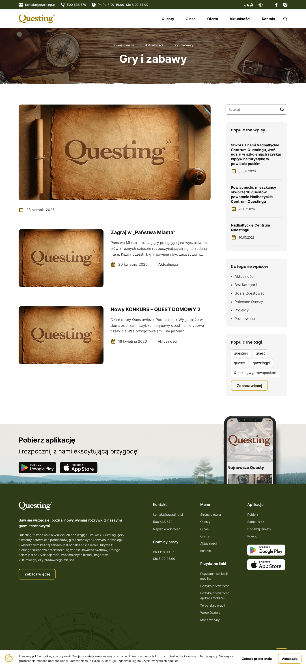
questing (241, 353)
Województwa (210, 612)
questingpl (261, 363)
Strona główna (123, 45)
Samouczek (255, 522)
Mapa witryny (210, 620)
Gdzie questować (250, 293)
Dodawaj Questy (259, 529)
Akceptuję (289, 659)
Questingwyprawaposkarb (255, 372)
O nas (191, 19)
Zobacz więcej (37, 574)
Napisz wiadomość (166, 529)
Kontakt (268, 19)
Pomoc (252, 536)
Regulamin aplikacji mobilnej (214, 576)
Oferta (212, 19)
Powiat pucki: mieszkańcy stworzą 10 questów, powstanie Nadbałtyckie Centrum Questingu (253, 194)
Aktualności (240, 19)
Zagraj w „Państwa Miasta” (143, 232)
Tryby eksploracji (212, 605)
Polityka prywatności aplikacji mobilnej (215, 595)
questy (239, 363)
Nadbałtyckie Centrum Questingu (250, 227)
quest (260, 353)
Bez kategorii (246, 284)
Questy (168, 19)
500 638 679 (162, 522)
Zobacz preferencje (257, 659)
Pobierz (252, 514)
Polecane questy (249, 301)
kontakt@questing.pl (168, 514)
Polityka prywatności (215, 586)
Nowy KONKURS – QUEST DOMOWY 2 (155, 309)
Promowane (245, 318)
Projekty (242, 310)
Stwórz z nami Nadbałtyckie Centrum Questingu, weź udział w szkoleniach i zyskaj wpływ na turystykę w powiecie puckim (256, 154)
